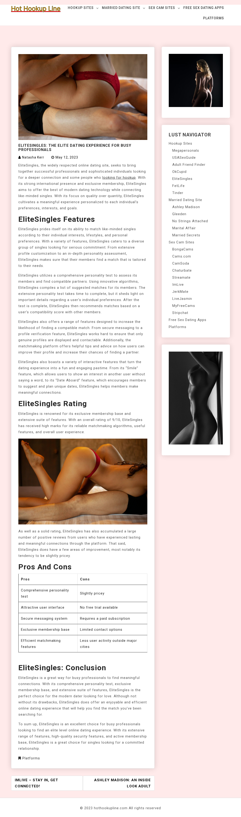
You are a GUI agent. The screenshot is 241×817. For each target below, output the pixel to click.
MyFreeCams (183, 306)
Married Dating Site (121, 8)
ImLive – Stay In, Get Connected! (36, 783)
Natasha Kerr (33, 157)
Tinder (177, 193)
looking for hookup (119, 177)
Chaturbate (182, 270)
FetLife (178, 186)
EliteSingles (182, 179)
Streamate (181, 277)
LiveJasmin (182, 299)
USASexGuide (184, 157)
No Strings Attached (190, 221)
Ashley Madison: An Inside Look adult (122, 783)
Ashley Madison (186, 207)
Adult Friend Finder (188, 165)
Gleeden (179, 214)
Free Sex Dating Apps (203, 8)
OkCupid (179, 172)
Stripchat (180, 313)
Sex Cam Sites (162, 8)
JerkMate (180, 292)
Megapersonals (185, 150)
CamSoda (180, 263)
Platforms (213, 18)
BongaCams (182, 249)
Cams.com (181, 256)
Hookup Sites (81, 8)
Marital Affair (184, 228)
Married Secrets (186, 235)
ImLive (178, 284)
